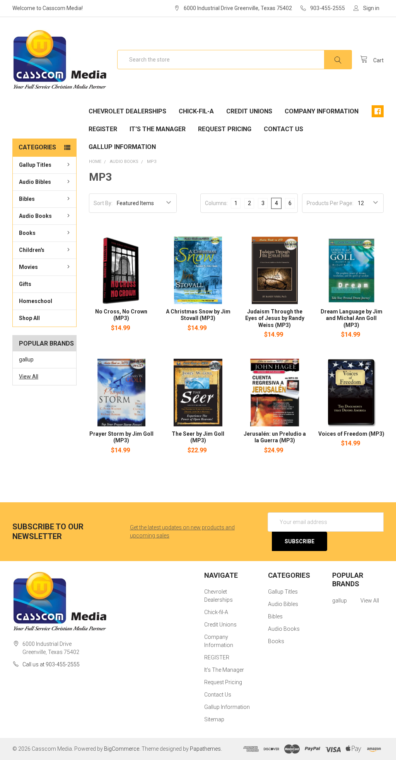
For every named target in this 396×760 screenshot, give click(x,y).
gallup (26, 359)
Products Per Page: (330, 203)
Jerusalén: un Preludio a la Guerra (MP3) (275, 437)
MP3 (151, 161)
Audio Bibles (35, 182)
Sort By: (103, 203)
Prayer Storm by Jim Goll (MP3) (121, 437)
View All (28, 376)
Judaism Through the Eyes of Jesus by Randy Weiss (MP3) (274, 318)
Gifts (25, 284)
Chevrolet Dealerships (127, 111)
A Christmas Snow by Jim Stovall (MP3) (198, 315)
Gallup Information (122, 147)
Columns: (216, 203)
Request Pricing (224, 129)
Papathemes (205, 749)
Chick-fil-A (196, 111)
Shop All (29, 318)
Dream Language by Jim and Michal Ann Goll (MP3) (351, 318)
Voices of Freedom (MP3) (351, 434)
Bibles (27, 199)
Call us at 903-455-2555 (51, 664)
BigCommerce (121, 749)
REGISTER (103, 129)
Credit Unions (249, 111)
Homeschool (35, 301)
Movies (28, 267)
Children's (31, 250)
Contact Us (283, 129)
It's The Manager (158, 129)
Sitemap (214, 719)
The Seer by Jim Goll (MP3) (198, 437)
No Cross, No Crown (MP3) (121, 315)
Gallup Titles (35, 165)
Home (95, 161)
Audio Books (35, 216)
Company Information (321, 111)
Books (27, 233)
